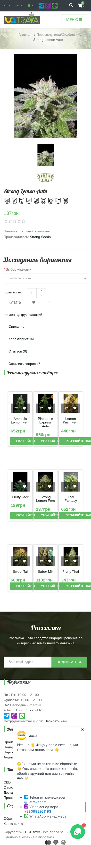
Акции (8, 757)
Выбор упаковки (18, 269)
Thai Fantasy (71, 498)
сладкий (35, 315)
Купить (15, 302)
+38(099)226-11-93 (30, 710)
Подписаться (69, 662)
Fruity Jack (20, 497)
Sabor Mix (45, 571)
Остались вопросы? (24, 364)
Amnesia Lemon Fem (20, 420)
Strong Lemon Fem (45, 498)
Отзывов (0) (17, 351)
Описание (16, 326)
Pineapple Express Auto (45, 422)
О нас (8, 787)
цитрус (22, 315)
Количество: (13, 292)
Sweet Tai (20, 571)
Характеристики (21, 339)
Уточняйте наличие (32, 441)
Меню (72, 20)
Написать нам (55, 721)
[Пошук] (71, 5)
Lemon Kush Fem (71, 420)
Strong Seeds (40, 237)
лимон (10, 315)
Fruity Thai (70, 571)
